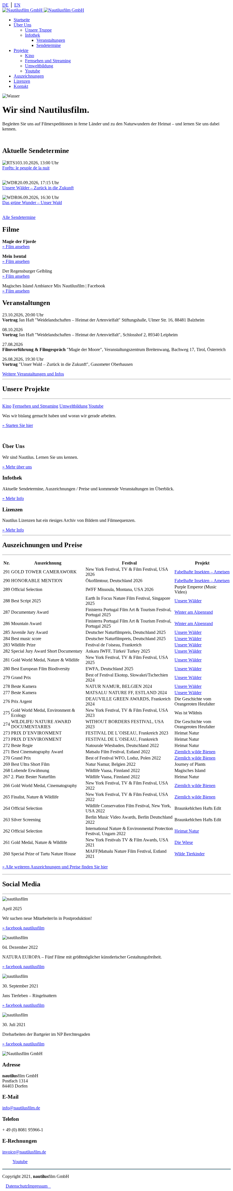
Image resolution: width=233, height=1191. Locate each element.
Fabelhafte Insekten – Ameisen (202, 571)
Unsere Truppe (38, 30)
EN (17, 5)
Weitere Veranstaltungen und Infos (33, 374)
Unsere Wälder (187, 600)
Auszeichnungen (29, 76)
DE (5, 5)
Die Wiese (183, 842)
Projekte (21, 50)
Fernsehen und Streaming (48, 60)
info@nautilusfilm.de (21, 1107)
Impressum (39, 1186)
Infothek (32, 35)
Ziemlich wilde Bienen (194, 751)
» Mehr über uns (17, 466)
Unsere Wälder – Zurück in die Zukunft (38, 187)
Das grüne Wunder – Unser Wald (32, 202)
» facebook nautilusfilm (23, 928)
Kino (29, 55)
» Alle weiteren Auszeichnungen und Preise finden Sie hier (55, 866)
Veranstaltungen (50, 40)
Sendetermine (48, 45)
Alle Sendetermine (19, 217)
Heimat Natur (186, 831)
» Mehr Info (13, 498)
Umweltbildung (39, 65)
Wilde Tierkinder (189, 853)
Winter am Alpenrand (193, 612)
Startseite (22, 19)
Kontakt (21, 86)
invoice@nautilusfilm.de (24, 1151)
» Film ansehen (16, 246)
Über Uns (22, 24)
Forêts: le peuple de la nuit (25, 167)
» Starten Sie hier (17, 425)
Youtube (32, 71)
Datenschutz (17, 1186)
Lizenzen (22, 81)
